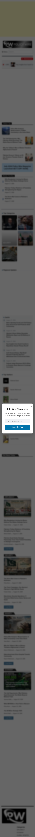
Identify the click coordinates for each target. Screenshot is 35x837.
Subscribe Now (18, 427)
